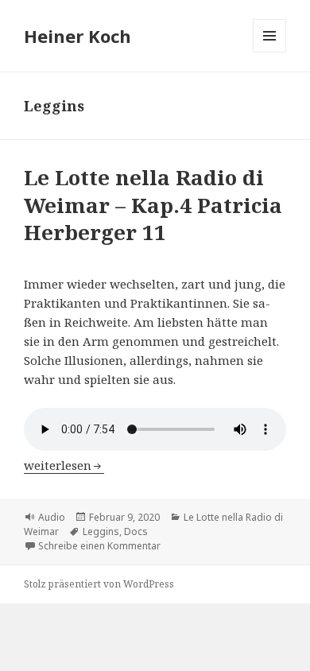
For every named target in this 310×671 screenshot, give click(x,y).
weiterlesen (64, 465)
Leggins (101, 531)
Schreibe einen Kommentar (99, 546)
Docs (136, 531)
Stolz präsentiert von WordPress (99, 584)
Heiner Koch (77, 36)
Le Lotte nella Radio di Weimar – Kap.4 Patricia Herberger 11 (153, 204)
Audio (51, 517)
